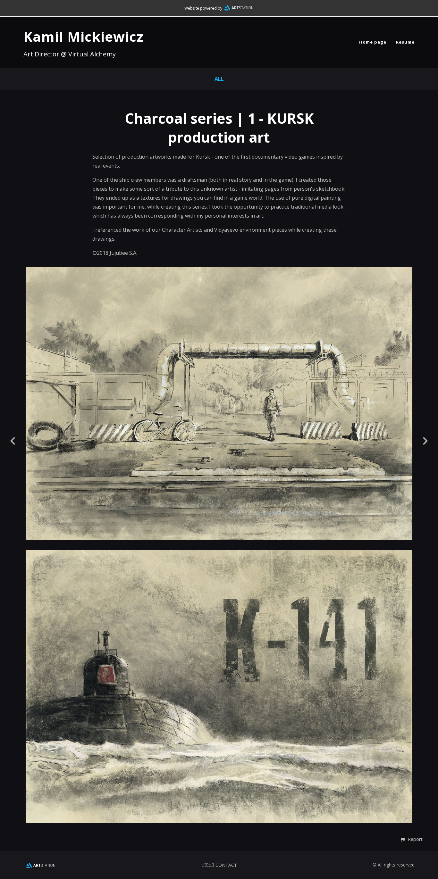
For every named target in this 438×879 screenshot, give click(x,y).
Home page (372, 42)
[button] (411, 839)
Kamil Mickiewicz (83, 36)
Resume (405, 42)
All (219, 78)
